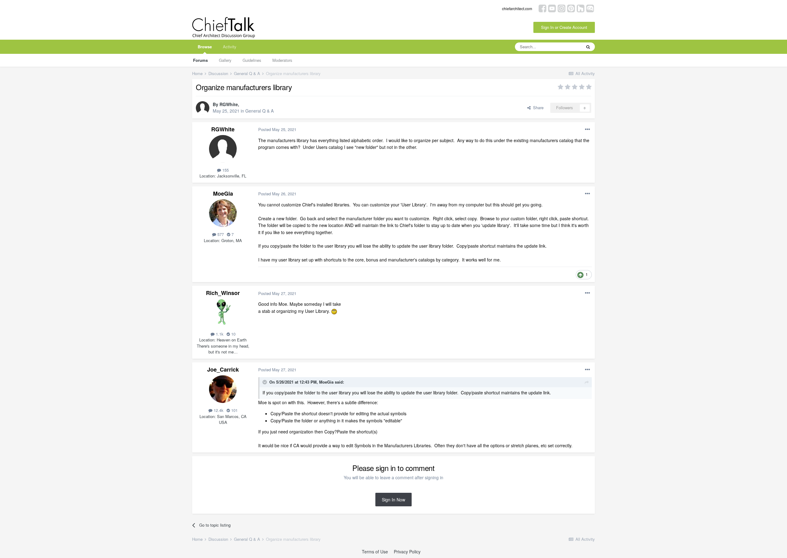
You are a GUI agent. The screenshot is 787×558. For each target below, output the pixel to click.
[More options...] (587, 129)
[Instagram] (561, 7)
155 (225, 170)
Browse (205, 47)
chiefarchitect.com (517, 8)
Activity (229, 47)
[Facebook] (542, 7)
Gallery (225, 60)
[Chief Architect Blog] (590, 7)
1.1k (219, 334)
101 (234, 410)
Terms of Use (375, 551)
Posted (277, 129)
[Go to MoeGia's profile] (223, 213)
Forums (200, 60)
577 (220, 234)
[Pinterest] (571, 7)
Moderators (282, 60)
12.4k (217, 410)
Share (537, 107)
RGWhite (228, 104)
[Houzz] (580, 7)
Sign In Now (393, 499)
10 (232, 334)
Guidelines (252, 60)
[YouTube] (552, 7)
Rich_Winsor (223, 293)
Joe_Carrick (223, 369)
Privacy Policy (407, 551)
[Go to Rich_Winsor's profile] (223, 313)
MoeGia (223, 193)
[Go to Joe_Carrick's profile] (223, 389)
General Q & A (259, 111)
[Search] (588, 46)
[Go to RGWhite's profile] (202, 108)
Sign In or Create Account (564, 27)
